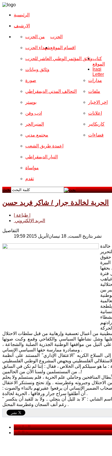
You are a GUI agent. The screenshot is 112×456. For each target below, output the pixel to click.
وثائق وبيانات (37, 69)
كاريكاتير (96, 124)
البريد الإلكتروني (29, 220)
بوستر (30, 102)
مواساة (32, 167)
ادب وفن (33, 113)
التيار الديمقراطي (41, 156)
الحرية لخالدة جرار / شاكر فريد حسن (55, 202)
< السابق (22, 427)
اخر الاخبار (98, 102)
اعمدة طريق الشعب (44, 145)
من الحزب (35, 36)
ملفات (94, 91)
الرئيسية (22, 14)
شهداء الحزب (37, 47)
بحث (6, 189)
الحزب (56, 36)
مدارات (95, 80)
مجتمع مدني (36, 134)
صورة (30, 80)
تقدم (29, 178)
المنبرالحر (34, 124)
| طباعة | (22, 215)
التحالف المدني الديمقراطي (51, 91)
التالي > (21, 432)
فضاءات (96, 134)
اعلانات (95, 113)
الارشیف (22, 25)
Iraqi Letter (98, 72)
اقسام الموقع (63, 47)
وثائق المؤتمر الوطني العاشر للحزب (58, 58)
